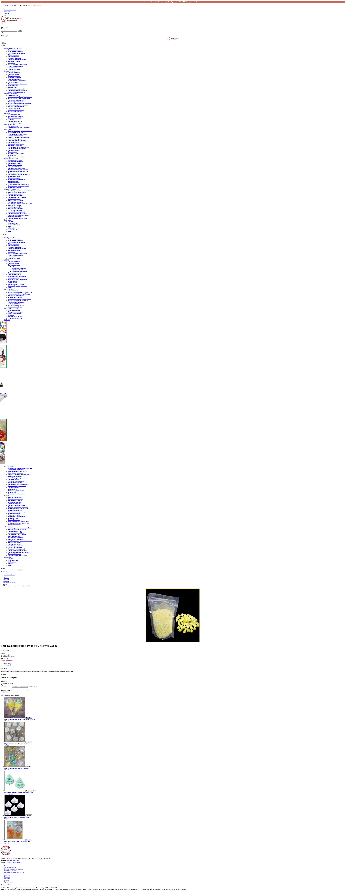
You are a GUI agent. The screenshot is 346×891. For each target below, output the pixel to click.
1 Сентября (11, 228)
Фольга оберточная (14, 216)
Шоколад (7, 113)
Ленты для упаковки (15, 210)
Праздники (7, 220)
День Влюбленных (14, 225)
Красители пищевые (10, 93)
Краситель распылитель (16, 110)
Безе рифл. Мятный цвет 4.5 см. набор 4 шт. (18, 792)
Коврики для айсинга (15, 163)
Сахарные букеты (14, 72)
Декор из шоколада (14, 114)
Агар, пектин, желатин (15, 51)
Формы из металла (14, 176)
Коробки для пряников (15, 202)
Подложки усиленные (15, 194)
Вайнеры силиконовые (15, 161)
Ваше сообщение (6, 690)
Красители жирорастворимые (18, 105)
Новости (7, 878)
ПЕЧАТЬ (7, 320)
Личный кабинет (9, 575)
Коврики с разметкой (15, 145)
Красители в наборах (15, 111)
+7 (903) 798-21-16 (10, 5)
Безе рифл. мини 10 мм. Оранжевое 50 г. (17, 841)
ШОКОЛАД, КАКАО (11, 308)
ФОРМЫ (7, 495)
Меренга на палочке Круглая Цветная (16, 768)
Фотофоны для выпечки (16, 153)
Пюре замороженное (14, 50)
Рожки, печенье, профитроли (17, 64)
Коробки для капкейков (16, 200)
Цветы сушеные (13, 82)
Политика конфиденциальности (14, 872)
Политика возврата (10, 870)
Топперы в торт (13, 85)
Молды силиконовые (15, 160)
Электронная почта (7, 683)
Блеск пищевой (13, 95)
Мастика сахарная (14, 61)
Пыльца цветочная (14, 108)
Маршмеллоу (12, 87)
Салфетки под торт (14, 199)
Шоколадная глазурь (15, 123)
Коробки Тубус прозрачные (17, 192)
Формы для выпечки (15, 173)
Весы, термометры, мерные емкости (20, 131)
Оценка (3, 685)
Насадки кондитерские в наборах (18, 137)
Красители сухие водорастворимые (19, 103)
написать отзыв (13, 652)
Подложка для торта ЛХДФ (17, 197)
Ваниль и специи (13, 56)
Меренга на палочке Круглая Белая (16, 744)
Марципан (11, 63)
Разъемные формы (14, 178)
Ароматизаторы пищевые (16, 53)
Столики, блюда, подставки (17, 148)
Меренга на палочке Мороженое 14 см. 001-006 (19, 719)
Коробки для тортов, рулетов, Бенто (20, 191)
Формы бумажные (14, 182)
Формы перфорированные (16, 179)
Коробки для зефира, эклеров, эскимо (20, 203)
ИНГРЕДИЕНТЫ (9, 237)
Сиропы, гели (12, 68)
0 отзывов (4, 652)
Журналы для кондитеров (16, 157)
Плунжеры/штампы (14, 166)
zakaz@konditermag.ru (34, 5)
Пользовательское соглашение (13, 869)
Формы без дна (13, 181)
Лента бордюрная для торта (17, 140)
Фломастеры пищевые (15, 102)
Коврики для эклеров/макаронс (18, 147)
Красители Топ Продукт (16, 100)
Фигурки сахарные (14, 76)
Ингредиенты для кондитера (13, 48)
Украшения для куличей (16, 89)
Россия (13, 656)
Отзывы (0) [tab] (7, 665)
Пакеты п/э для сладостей (16, 212)
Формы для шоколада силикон (18, 169)
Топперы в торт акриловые (17, 80)
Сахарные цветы (13, 74)
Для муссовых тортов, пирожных (19, 174)
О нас (6, 866)
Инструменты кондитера (16, 132)
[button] (2, 24)
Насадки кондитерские (15, 135)
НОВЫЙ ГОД (12, 229)
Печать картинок (9, 124)
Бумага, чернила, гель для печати (19, 127)
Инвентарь (7, 129)
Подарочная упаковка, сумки (17, 218)
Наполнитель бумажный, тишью (18, 215)
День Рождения (13, 223)
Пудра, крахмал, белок (15, 66)
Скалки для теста (13, 150)
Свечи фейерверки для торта (17, 90)
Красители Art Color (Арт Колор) (19, 98)
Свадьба (10, 221)
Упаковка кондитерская (11, 189)
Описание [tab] (7, 663)
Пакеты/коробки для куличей (17, 213)
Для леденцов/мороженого (16, 168)
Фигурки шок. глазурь (15, 116)
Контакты (7, 877)
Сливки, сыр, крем (14, 69)
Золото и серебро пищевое (16, 92)
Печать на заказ (13, 126)
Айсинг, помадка (13, 55)
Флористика (12, 155)
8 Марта (10, 226)
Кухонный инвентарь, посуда (17, 134)
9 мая (10, 231)
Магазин (7, 875)
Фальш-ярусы (12, 152)
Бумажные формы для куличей (18, 184)
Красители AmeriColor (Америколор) (20, 97)
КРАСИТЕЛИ (8, 289)
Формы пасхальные (14, 187)
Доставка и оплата (10, 867)
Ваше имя (4, 681)
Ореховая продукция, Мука (17, 59)
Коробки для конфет (14, 207)
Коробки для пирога (14, 205)
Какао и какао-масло (15, 121)
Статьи (6, 880)
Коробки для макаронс (15, 208)
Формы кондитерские (11, 158)
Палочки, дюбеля (13, 142)
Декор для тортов (9, 71)
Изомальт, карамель (14, 58)
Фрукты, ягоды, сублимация (17, 84)
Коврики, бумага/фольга (16, 144)
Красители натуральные (16, 106)
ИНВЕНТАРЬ (8, 466)
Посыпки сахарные (14, 79)
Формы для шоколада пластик (18, 171)
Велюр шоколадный (14, 118)
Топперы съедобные (14, 77)
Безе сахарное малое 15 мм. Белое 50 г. (16, 817)
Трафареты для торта (15, 165)
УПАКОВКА (8, 526)
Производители (9, 882)
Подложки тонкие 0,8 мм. (16, 195)
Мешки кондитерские (15, 139)
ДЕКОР (6, 260)
